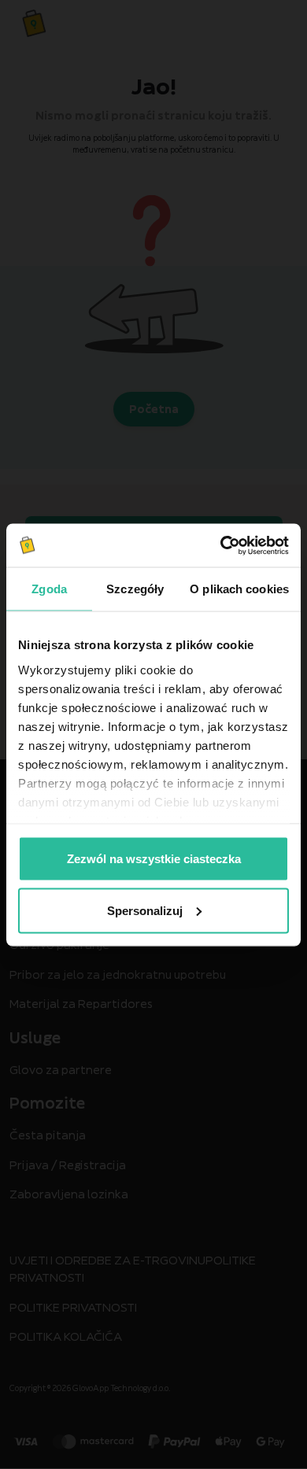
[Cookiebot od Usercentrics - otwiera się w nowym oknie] (221, 545)
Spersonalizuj (145, 910)
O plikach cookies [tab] (239, 589)
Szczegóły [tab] (135, 589)
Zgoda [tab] (49, 589)
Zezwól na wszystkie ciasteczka (154, 859)
